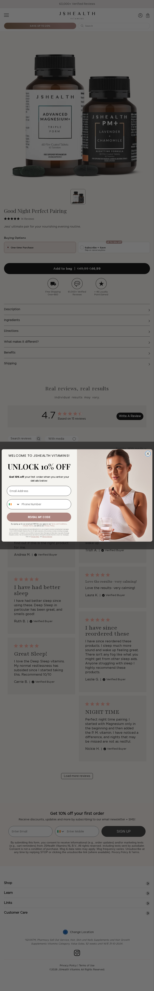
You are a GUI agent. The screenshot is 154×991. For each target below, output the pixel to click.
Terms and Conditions (59, 524)
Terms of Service (47, 537)
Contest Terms (28, 525)
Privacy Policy (49, 525)
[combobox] (13, 504)
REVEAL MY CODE (39, 517)
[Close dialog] (148, 454)
